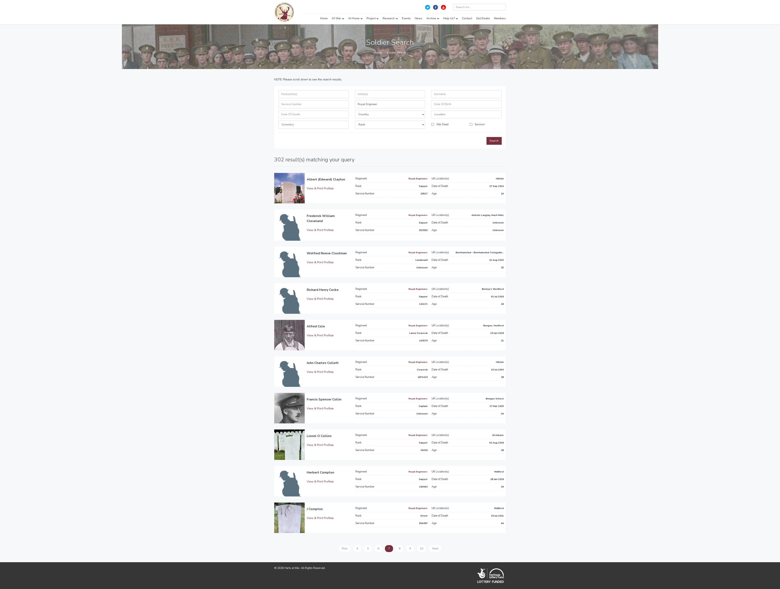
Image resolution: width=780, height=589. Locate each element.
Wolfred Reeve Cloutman (327, 253)
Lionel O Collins (319, 436)
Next (435, 548)
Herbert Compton (320, 472)
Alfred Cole (316, 326)
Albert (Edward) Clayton (326, 179)
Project (371, 18)
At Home (354, 18)
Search (494, 141)
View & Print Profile (319, 188)
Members (500, 18)
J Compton (315, 509)
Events (406, 18)
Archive (431, 18)
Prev (345, 548)
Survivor (480, 124)
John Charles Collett (323, 363)
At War (337, 18)
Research (389, 18)
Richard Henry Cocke (323, 290)
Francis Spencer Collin (324, 399)
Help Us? (449, 18)
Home (324, 18)
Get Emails (483, 18)
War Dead (442, 124)
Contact (467, 18)
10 (421, 548)
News (418, 18)
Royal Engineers (418, 178)
